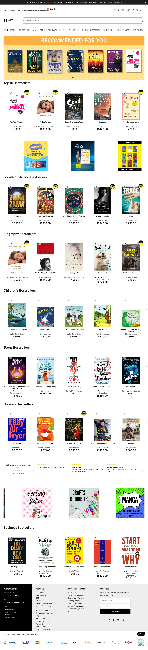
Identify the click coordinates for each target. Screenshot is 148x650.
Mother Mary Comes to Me (45, 273)
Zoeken (141, 21)
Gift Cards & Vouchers (44, 613)
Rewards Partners (42, 618)
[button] (70, 77)
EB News (39, 598)
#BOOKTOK (62, 30)
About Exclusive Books (44, 610)
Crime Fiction (108, 30)
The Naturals (131, 387)
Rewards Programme (44, 603)
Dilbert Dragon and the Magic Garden (131, 331)
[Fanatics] (51, 10)
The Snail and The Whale (17, 330)
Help (37, 616)
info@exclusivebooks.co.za (14, 602)
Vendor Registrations (76, 606)
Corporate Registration (77, 609)
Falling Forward (45, 122)
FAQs (70, 611)
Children (34, 30)
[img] (18, 470)
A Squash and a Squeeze (74, 330)
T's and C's (40, 624)
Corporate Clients (75, 603)
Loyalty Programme (43, 606)
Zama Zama (17, 216)
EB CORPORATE (33, 10)
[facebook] (113, 620)
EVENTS (43, 10)
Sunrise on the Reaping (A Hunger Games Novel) (17, 388)
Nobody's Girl (74, 273)
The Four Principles (17, 122)
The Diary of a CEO (17, 567)
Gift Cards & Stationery (90, 30)
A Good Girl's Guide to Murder (102, 387)
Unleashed (102, 273)
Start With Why (131, 567)
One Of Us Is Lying (74, 387)
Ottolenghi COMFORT (45, 443)
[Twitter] (118, 620)
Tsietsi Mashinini (102, 216)
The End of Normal (45, 216)
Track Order (72, 593)
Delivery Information (76, 595)
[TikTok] (123, 620)
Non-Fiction (23, 30)
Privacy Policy (41, 627)
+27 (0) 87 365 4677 (11, 595)
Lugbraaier (131, 443)
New (5, 30)
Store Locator (41, 595)
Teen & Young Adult (48, 30)
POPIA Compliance (43, 629)
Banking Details (74, 601)
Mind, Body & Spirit (123, 30)
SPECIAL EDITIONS (10, 10)
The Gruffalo (102, 330)
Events (38, 601)
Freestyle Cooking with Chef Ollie (102, 443)
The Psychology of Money (45, 567)
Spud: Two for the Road (74, 122)
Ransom (102, 122)
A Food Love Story (74, 443)
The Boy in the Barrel (131, 273)
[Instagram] (109, 620)
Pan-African (74, 30)
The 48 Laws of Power (102, 567)
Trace (131, 216)
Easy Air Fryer (17, 443)
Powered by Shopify (32, 634)
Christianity (138, 30)
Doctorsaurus (45, 330)
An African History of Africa (74, 216)
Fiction (12, 30)
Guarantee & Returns (76, 598)
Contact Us (40, 593)
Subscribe (115, 611)
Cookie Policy (41, 621)
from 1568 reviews (17, 473)
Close (146, 2)
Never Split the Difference (74, 567)
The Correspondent (131, 122)
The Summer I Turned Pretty (45, 387)
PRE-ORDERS (22, 10)
